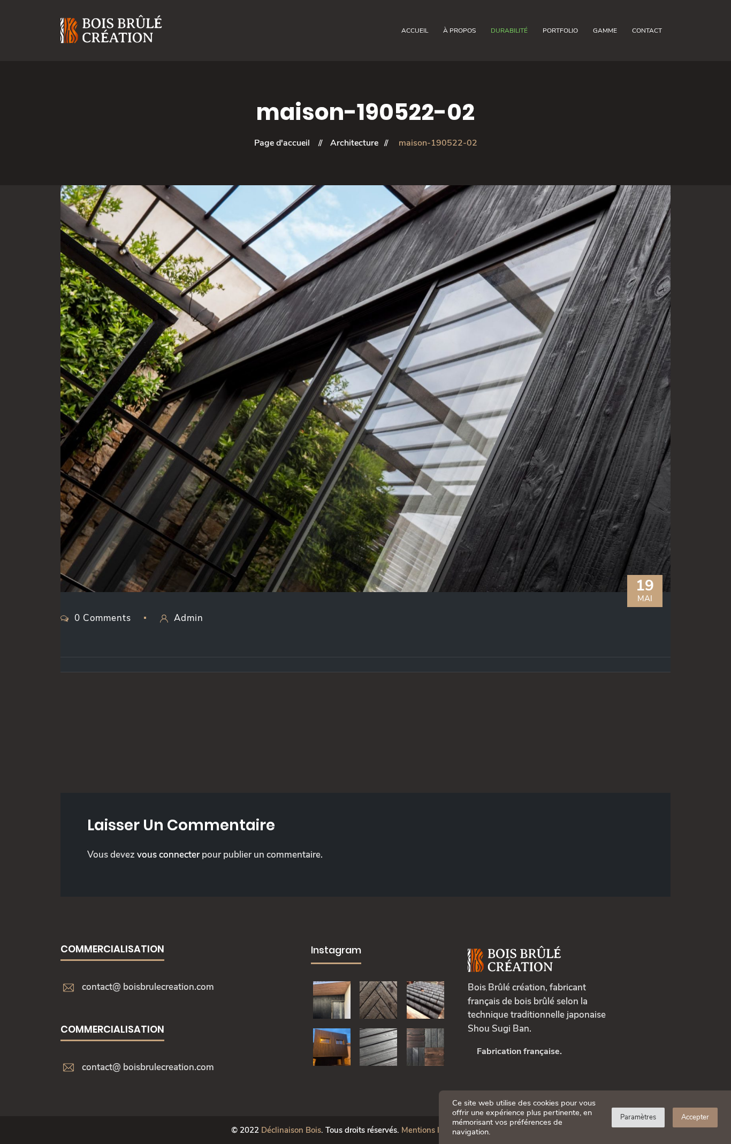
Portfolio (560, 30)
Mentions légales (432, 1130)
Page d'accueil (282, 143)
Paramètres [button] (638, 1117)
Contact (647, 30)
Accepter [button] (695, 1117)
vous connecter (168, 854)
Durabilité (509, 30)
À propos (459, 30)
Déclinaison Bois (291, 1130)
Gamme (605, 30)
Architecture (354, 143)
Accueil (414, 30)
